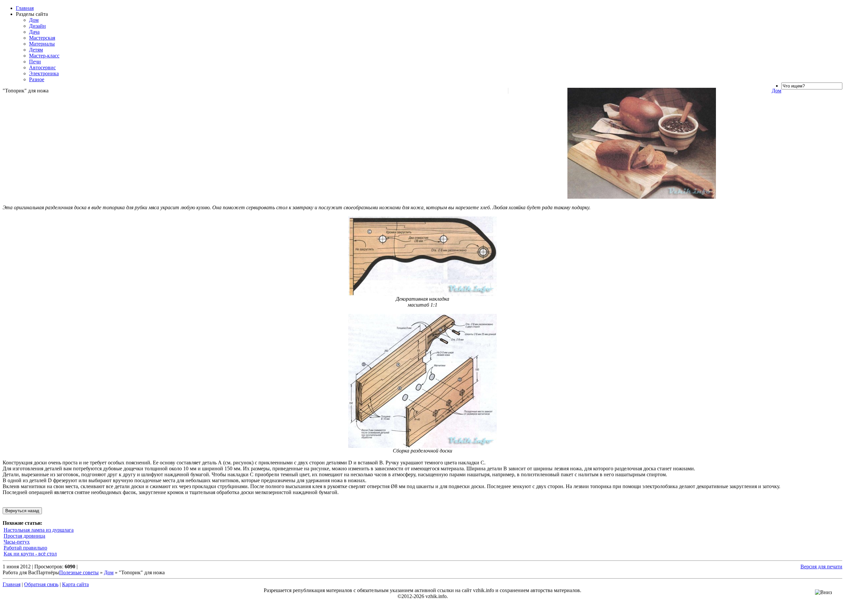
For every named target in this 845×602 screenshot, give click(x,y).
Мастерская (42, 38)
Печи (35, 61)
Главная (25, 8)
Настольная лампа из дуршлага (39, 530)
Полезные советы (79, 572)
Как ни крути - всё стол (30, 553)
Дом (34, 20)
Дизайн (37, 26)
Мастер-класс (44, 55)
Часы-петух (17, 542)
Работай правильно (25, 548)
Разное (36, 79)
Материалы (42, 44)
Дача (34, 32)
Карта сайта (75, 584)
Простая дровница (24, 536)
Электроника (44, 73)
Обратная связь (41, 584)
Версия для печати (821, 566)
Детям (36, 49)
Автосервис (42, 67)
